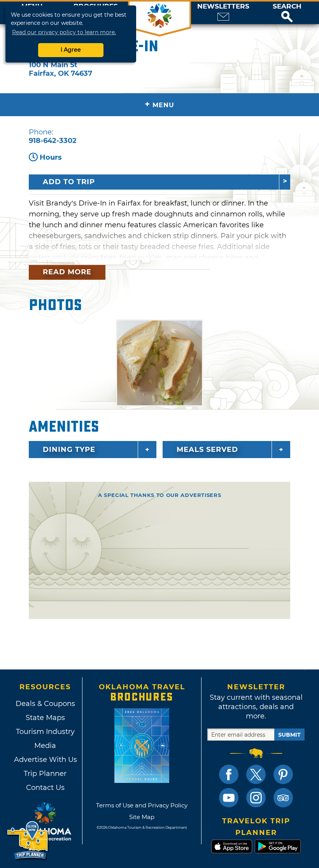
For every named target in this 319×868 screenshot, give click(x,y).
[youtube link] (228, 797)
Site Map (141, 817)
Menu (159, 104)
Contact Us (45, 787)
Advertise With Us (45, 759)
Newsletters (223, 6)
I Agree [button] (71, 49)
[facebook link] (228, 774)
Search (287, 6)
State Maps (45, 717)
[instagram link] (256, 797)
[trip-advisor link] (283, 797)
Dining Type (69, 449)
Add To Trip (69, 182)
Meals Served (207, 449)
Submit (289, 734)
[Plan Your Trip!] (28, 840)
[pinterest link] (283, 774)
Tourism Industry (45, 731)
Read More (67, 272)
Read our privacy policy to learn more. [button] (64, 32)
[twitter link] (256, 774)
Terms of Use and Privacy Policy (142, 805)
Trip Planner (45, 773)
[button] (287, 13)
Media (45, 745)
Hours (51, 157)
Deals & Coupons (45, 703)
